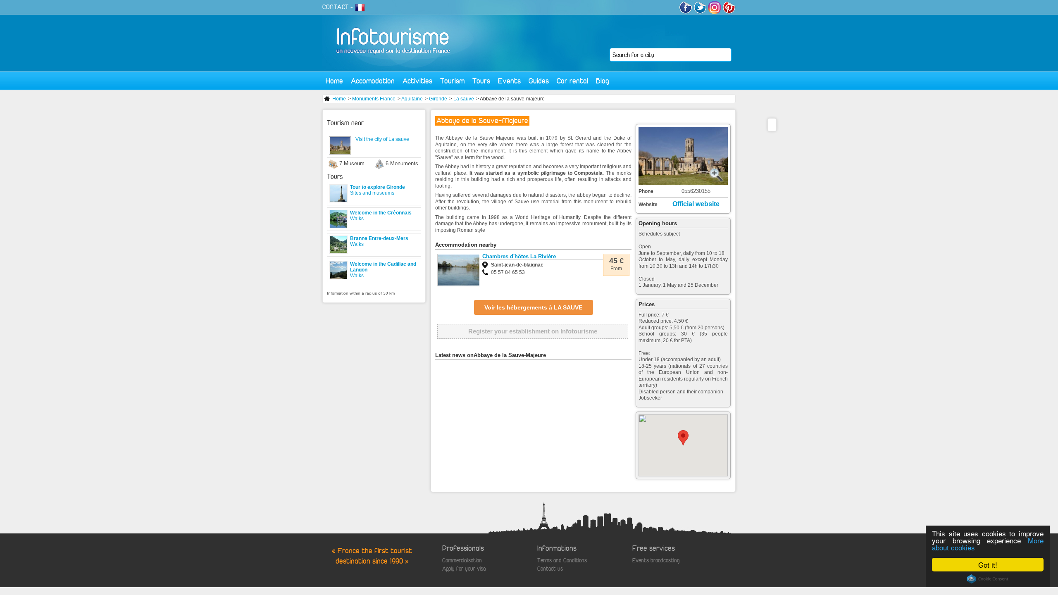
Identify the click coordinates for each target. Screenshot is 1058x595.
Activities (417, 80)
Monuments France (374, 99)
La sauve (463, 99)
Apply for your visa (464, 568)
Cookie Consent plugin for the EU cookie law (987, 578)
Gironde (438, 99)
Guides (539, 80)
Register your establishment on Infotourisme (532, 331)
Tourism (452, 80)
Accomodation (373, 80)
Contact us (550, 568)
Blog (602, 80)
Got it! (987, 564)
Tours (481, 80)
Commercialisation (462, 560)
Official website (696, 203)
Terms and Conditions (562, 560)
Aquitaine (412, 99)
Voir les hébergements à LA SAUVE (533, 307)
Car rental (572, 80)
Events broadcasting (655, 560)
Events (509, 80)
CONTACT (335, 7)
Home (334, 80)
